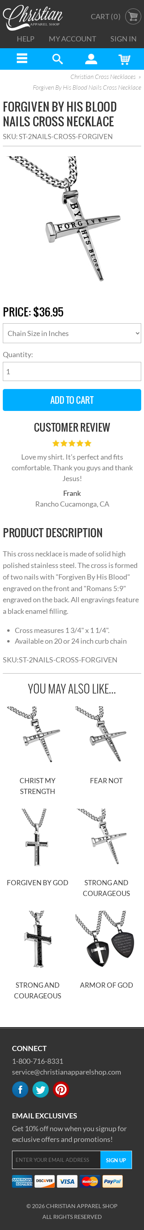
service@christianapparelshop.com (66, 1071)
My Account (72, 38)
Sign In (123, 38)
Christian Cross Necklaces (103, 77)
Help (25, 38)
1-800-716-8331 (37, 1061)
